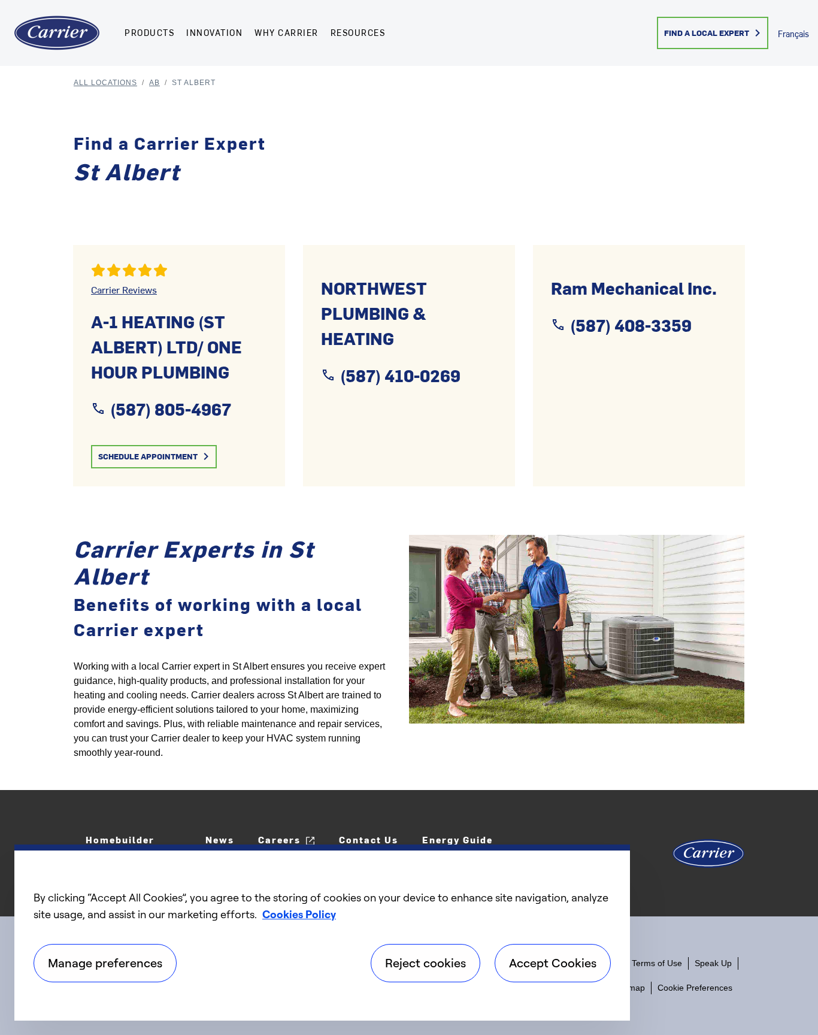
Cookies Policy (299, 914)
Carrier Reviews (124, 289)
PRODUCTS (149, 32)
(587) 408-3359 (631, 324)
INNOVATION (214, 32)
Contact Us (368, 839)
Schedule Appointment (148, 456)
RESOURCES (358, 32)
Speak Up (713, 963)
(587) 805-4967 (170, 408)
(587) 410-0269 (400, 375)
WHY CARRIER (287, 32)
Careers (279, 839)
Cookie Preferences (695, 987)
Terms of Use (657, 963)
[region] (322, 933)
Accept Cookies (552, 962)
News (219, 839)
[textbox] (232, 709)
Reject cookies (425, 962)
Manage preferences (105, 962)
